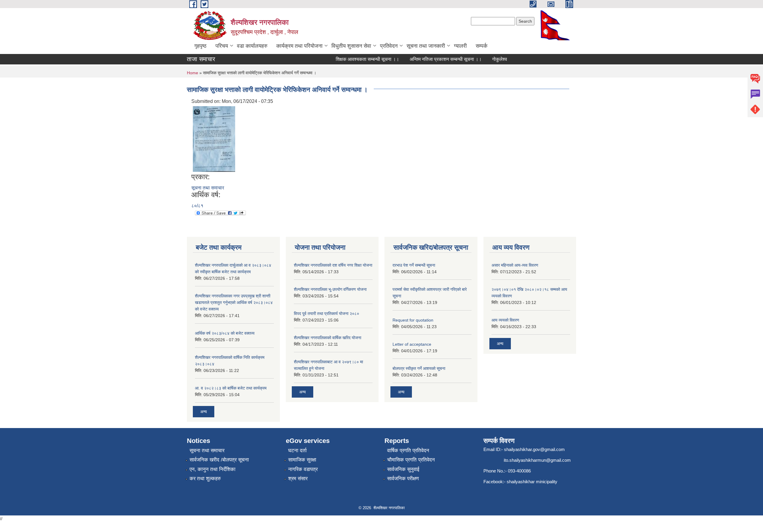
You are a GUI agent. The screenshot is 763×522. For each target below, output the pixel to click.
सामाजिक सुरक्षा (302, 460)
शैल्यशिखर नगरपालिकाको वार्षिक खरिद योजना (327, 337)
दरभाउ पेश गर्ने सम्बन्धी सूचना (414, 265)
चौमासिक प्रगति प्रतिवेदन (411, 460)
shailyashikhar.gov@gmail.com (534, 449)
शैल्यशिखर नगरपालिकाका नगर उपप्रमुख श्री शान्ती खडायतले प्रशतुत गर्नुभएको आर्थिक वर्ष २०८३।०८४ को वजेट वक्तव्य (234, 302)
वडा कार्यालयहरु (252, 46)
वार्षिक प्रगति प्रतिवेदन (408, 450)
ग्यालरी (460, 46)
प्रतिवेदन (389, 46)
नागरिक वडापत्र (303, 469)
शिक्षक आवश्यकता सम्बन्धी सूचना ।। (360, 59)
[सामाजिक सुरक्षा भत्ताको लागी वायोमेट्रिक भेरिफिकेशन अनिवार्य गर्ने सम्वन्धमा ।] (214, 138)
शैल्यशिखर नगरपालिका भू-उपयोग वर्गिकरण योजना (330, 289)
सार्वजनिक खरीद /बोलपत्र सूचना (219, 460)
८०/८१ (197, 205)
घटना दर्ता (297, 450)
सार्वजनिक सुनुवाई (403, 469)
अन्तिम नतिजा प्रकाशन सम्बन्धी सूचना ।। (439, 59)
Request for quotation (413, 320)
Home (192, 72)
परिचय (221, 46)
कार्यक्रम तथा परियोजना (299, 46)
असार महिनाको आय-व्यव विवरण (514, 265)
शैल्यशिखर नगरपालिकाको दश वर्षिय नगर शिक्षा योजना (333, 265)
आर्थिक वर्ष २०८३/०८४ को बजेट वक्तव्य (225, 333)
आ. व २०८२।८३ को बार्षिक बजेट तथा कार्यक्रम (230, 388)
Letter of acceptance (412, 344)
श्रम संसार (298, 478)
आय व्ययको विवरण (505, 320)
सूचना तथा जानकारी (426, 46)
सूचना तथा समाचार (207, 187)
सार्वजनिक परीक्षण (403, 478)
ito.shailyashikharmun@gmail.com (537, 460)
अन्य (203, 411)
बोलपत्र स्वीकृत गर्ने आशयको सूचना (419, 368)
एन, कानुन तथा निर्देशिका (212, 469)
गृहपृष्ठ (200, 46)
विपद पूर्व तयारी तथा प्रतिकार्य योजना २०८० (326, 313)
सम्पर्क (481, 46)
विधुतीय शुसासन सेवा (351, 46)
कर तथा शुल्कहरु (205, 478)
